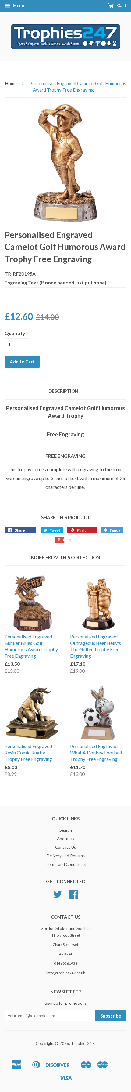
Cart (121, 5)
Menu (18, 5)
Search (65, 830)
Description (63, 391)
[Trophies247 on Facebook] (73, 896)
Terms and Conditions (66, 864)
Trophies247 (82, 1043)
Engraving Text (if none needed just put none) (55, 282)
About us (65, 838)
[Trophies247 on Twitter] (57, 896)
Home (11, 83)
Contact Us (65, 847)
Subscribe (110, 1015)
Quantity (15, 333)
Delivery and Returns (66, 855)
